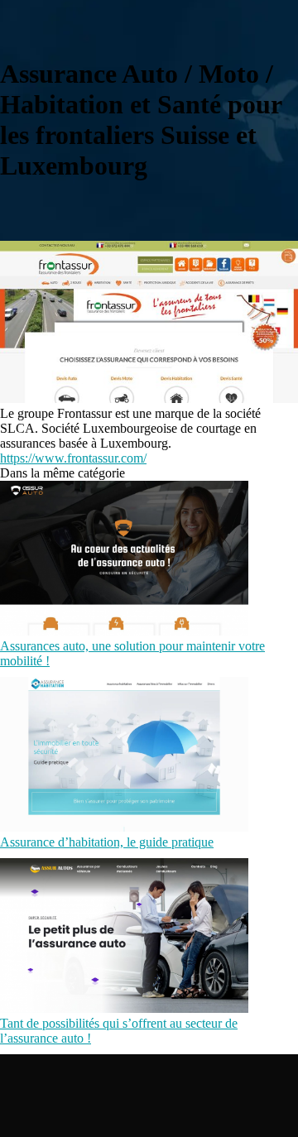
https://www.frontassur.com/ (73, 458)
